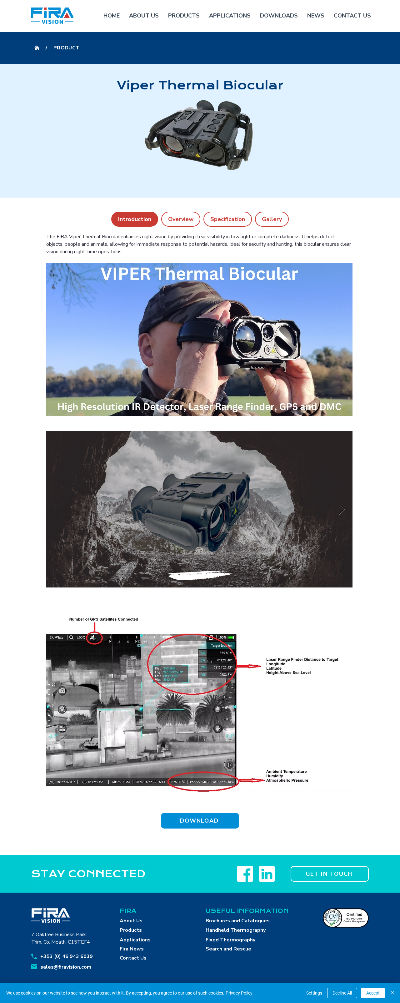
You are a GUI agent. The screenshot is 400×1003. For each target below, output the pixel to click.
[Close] (392, 993)
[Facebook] (245, 874)
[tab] (134, 219)
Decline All (342, 992)
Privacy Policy (239, 992)
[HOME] (36, 47)
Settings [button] (314, 992)
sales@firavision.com (65, 967)
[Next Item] (341, 509)
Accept (373, 992)
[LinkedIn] (267, 874)
